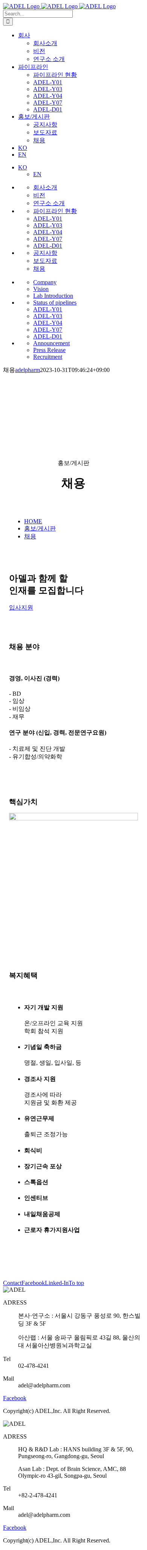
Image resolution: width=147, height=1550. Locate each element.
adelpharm (27, 370)
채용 (30, 536)
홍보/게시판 (40, 528)
